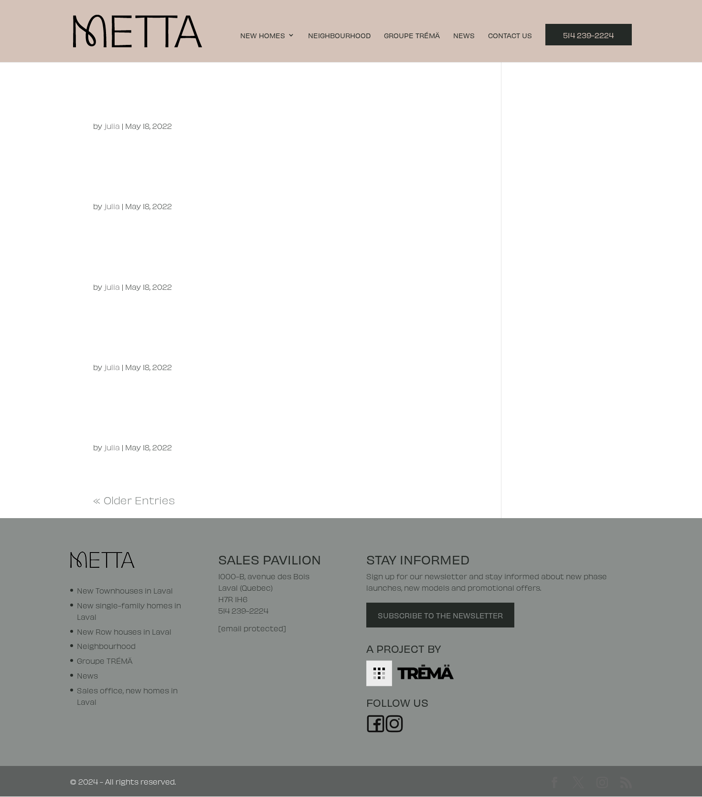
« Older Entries (134, 499)
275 (113, 101)
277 (112, 261)
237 (113, 422)
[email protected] (252, 627)
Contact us (510, 36)
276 (113, 181)
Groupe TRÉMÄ (412, 36)
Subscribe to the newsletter (440, 614)
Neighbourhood (339, 36)
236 (114, 342)
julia (112, 125)
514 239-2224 (588, 34)
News (464, 36)
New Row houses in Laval (124, 631)
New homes (262, 36)
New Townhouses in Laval (125, 589)
